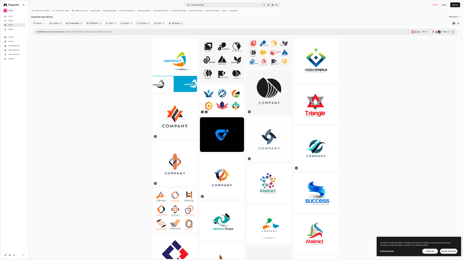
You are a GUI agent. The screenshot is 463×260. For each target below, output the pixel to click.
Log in (444, 5)
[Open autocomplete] (187, 5)
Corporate (233, 11)
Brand (224, 11)
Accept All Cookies (448, 251)
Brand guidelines (144, 11)
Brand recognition (212, 11)
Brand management (127, 11)
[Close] (452, 31)
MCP (423, 32)
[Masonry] (454, 23)
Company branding (178, 11)
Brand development (161, 11)
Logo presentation (110, 11)
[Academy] (10, 255)
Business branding (196, 11)
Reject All (430, 251)
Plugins (444, 32)
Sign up (455, 5)
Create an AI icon (81, 11)
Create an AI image (41, 11)
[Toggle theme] (14, 255)
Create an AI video (62, 11)
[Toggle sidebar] (24, 5)
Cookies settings (387, 251)
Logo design (95, 11)
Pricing (435, 5)
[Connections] (5, 255)
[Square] (458, 23)
